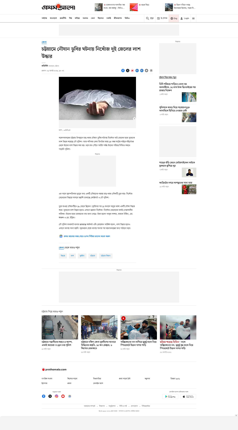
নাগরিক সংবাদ (47, 378)
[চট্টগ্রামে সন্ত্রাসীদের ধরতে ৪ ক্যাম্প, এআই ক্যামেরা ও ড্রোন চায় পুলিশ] (60, 327)
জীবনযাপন (118, 18)
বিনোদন (101, 18)
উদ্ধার (63, 256)
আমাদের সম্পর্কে (89, 406)
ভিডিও (127, 18)
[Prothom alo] (58, 7)
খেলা (93, 18)
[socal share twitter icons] (128, 71)
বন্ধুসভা (147, 378)
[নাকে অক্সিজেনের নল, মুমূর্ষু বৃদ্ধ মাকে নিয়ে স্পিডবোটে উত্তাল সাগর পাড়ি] (178, 327)
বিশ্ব (70, 18)
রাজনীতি (63, 18)
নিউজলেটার (146, 406)
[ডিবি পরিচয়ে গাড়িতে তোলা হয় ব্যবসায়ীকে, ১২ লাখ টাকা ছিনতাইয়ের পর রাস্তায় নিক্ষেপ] (189, 97)
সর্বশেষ (44, 18)
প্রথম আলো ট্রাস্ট (124, 378)
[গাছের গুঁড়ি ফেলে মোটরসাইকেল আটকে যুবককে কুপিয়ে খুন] (189, 172)
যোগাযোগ (134, 406)
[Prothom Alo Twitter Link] (51, 396)
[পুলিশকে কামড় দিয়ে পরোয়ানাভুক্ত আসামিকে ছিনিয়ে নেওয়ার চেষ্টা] (189, 117)
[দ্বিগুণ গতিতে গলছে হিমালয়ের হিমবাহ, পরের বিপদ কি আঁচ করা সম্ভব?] (169, 7)
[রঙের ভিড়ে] (134, 7)
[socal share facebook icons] (123, 71)
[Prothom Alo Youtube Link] (64, 396)
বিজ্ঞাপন (102, 406)
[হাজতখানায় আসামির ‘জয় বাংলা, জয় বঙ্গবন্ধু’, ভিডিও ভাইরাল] (99, 7)
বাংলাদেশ (53, 18)
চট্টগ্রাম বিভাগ (106, 256)
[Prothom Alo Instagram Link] (58, 396)
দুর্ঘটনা (82, 256)
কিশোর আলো (72, 378)
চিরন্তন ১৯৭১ (175, 378)
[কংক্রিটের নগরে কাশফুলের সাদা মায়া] (189, 189)
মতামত (85, 18)
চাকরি (109, 18)
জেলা (44, 42)
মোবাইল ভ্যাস (98, 383)
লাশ (72, 256)
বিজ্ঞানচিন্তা (97, 378)
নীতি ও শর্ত (123, 406)
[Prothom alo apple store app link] (188, 397)
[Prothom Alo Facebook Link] (45, 396)
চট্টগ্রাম (92, 256)
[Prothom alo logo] (54, 370)
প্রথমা (69, 383)
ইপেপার (44, 383)
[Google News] (69, 396)
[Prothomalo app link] (170, 397)
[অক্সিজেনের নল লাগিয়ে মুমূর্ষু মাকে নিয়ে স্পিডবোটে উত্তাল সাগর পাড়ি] (138, 327)
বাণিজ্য (77, 18)
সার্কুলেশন (112, 406)
